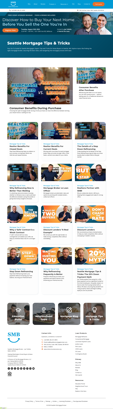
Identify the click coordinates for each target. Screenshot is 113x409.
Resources (64, 4)
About (35, 4)
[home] (13, 4)
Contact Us (87, 4)
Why (29, 4)
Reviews (43, 4)
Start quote (98, 4)
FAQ (73, 4)
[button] (52, 4)
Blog (79, 4)
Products (51, 4)
